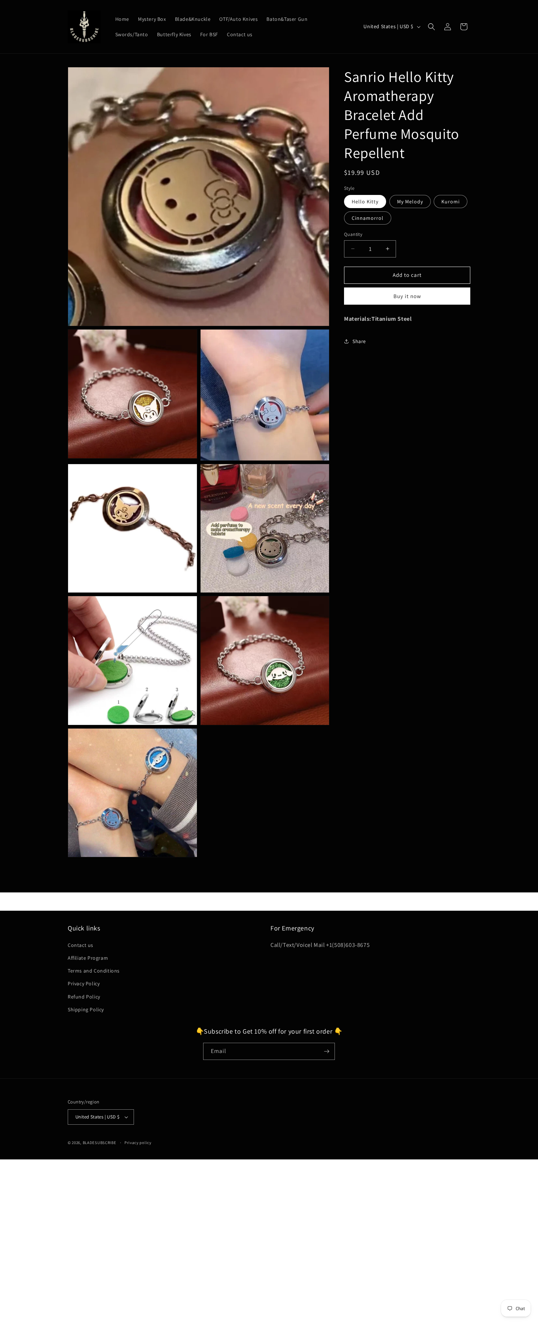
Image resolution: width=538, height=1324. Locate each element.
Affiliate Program (88, 958)
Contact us (80, 945)
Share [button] (359, 341)
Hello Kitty (365, 201)
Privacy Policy (84, 983)
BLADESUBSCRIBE (99, 1142)
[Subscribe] (326, 1051)
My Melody (410, 201)
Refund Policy (84, 996)
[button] (431, 27)
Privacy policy (138, 1142)
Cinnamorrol (368, 218)
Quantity (353, 234)
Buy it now (407, 296)
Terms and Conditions (94, 970)
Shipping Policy (86, 1009)
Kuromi (450, 201)
